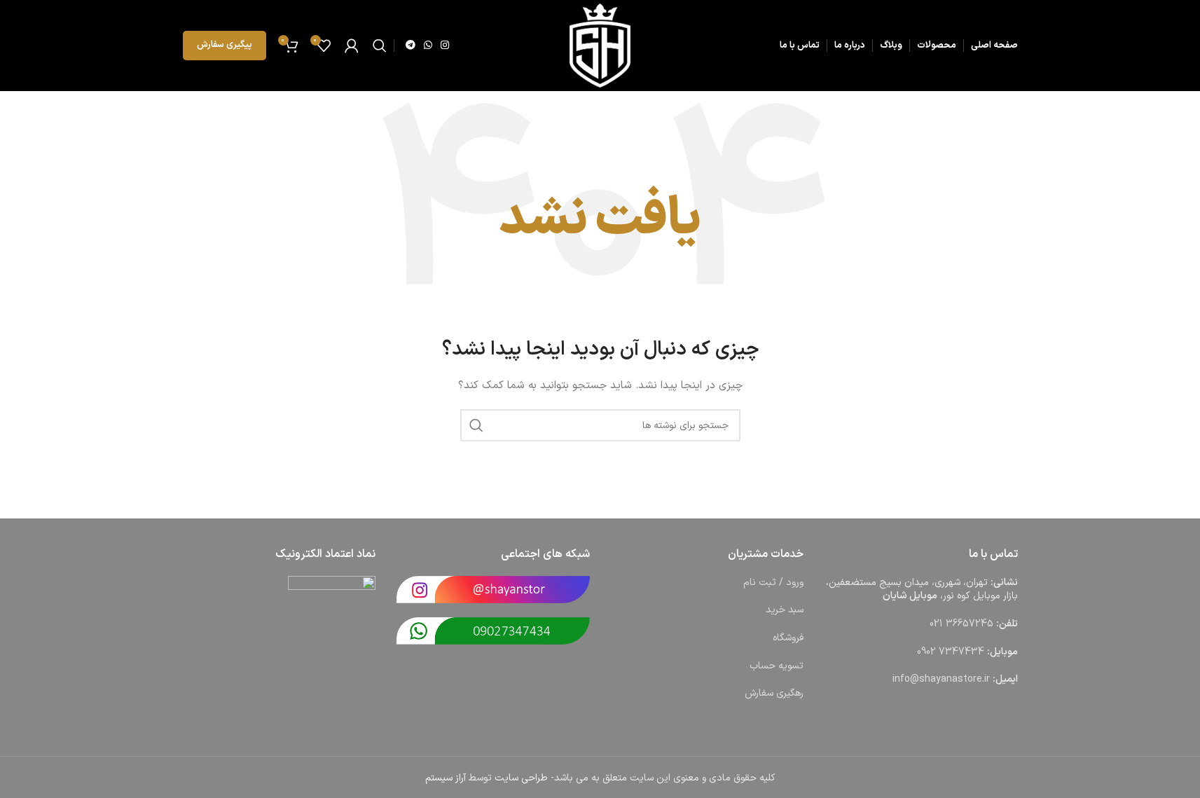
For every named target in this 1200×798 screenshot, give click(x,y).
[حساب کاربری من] (352, 46)
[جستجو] (380, 46)
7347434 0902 (950, 652)
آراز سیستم (445, 778)
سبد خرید (785, 610)
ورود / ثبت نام (773, 582)
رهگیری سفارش (774, 693)
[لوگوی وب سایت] (600, 45)
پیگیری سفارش (224, 45)
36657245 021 (961, 624)
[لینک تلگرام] (410, 46)
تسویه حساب (777, 666)
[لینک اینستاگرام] (444, 46)
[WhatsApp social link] (428, 46)
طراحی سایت (521, 778)
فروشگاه (788, 638)
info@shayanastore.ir (941, 679)
